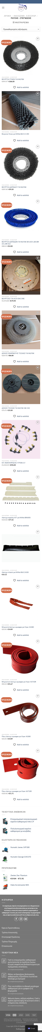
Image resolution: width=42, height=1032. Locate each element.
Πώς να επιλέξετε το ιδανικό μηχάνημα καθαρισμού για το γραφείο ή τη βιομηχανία (23, 988)
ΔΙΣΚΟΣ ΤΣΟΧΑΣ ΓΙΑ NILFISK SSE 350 (16, 408)
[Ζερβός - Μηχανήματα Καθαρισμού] (22, 8)
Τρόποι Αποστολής (10, 932)
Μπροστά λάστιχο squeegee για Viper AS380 (18, 627)
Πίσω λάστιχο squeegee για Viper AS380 (16, 736)
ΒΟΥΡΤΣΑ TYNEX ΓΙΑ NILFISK (13, 79)
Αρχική (7, 16)
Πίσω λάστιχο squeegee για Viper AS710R (17, 791)
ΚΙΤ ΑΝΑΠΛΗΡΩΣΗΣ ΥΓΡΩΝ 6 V (13, 463)
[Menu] (3, 7)
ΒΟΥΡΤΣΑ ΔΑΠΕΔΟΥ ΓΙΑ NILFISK (14, 187)
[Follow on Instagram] (21, 919)
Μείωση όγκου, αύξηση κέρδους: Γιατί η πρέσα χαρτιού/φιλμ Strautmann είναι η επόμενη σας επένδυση (24, 1000)
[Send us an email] (26, 919)
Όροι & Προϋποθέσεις (11, 928)
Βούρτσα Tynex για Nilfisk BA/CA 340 (15, 134)
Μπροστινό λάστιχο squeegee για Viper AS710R (19, 682)
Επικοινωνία (7, 946)
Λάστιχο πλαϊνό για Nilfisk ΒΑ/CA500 (15, 572)
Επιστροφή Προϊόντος (11, 937)
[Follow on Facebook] (16, 919)
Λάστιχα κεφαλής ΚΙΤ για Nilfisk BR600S (16, 518)
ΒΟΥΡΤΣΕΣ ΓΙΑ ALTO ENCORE (13, 299)
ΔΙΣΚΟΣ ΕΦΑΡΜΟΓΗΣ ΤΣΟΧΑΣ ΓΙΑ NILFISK (18, 353)
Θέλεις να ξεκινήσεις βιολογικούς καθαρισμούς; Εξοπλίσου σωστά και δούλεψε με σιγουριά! (22, 976)
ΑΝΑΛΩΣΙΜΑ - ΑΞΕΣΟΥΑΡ (25, 16)
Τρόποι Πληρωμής (9, 941)
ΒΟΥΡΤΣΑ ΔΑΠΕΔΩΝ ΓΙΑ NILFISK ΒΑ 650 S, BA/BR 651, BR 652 (20, 243)
